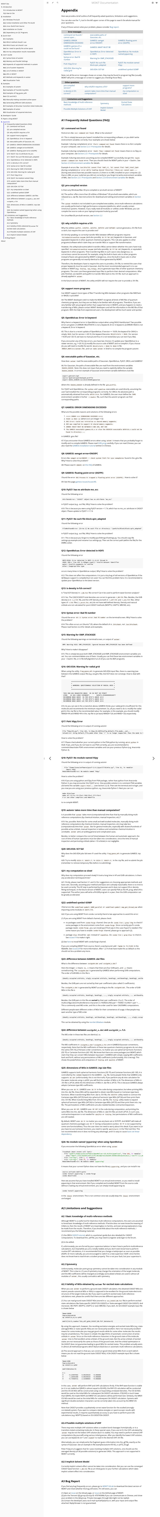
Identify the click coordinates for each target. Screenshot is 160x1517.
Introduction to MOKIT (13, 10)
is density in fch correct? (70, 92)
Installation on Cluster (12, 29)
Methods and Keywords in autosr (16, 77)
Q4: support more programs (17, 135)
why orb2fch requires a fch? (96, 86)
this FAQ (88, 465)
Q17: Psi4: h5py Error (14, 175)
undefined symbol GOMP (128, 69)
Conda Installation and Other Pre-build (19, 23)
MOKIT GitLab (108, 1486)
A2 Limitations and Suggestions (16, 215)
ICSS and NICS (10, 96)
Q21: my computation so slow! (18, 189)
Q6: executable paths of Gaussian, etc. (21, 142)
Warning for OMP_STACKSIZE (102, 58)
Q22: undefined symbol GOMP (18, 193)
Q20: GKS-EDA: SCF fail (15, 186)
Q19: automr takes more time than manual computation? (22, 182)
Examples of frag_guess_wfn (15, 93)
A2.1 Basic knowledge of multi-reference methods (21, 219)
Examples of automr (12, 87)
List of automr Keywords (13, 68)
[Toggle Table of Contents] (47, 2)
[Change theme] (52, 2)
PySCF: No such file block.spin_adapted (98, 63)
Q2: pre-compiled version (16, 129)
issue (73, 1493)
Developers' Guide (8, 115)
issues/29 (76, 948)
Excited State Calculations (126, 103)
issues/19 (73, 937)
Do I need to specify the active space (18, 48)
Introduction (6, 7)
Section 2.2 (97, 215)
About (3, 241)
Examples (8, 39)
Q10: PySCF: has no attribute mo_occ (20, 154)
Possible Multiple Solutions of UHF (78, 109)
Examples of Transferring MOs (16, 90)
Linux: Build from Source (13, 26)
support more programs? (128, 86)
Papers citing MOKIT (9, 119)
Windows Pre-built (11, 20)
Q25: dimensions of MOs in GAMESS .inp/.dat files (23, 206)
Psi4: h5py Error (70, 64)
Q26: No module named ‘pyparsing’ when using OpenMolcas (24, 211)
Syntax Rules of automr (13, 58)
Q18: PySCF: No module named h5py (20, 178)
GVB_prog (102, 443)
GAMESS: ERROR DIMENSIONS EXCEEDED (73, 41)
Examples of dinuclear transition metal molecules (22, 106)
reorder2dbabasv (96, 1022)
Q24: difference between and (23, 200)
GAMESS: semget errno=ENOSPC (97, 41)
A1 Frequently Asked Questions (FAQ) (18, 124)
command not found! (72, 35)
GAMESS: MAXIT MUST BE (100, 47)
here (69, 942)
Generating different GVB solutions (17, 103)
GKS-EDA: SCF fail (97, 69)
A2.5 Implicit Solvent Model (17, 235)
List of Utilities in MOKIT (13, 71)
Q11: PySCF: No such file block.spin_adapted (23, 157)
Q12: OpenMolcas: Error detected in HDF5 (22, 160)
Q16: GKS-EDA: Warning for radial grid (21, 172)
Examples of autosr (11, 109)
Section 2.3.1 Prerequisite (91, 146)
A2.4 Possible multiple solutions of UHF (21, 232)
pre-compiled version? (69, 86)
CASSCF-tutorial (78, 1235)
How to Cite (9, 13)
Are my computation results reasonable (19, 52)
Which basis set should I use (15, 45)
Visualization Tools (11, 80)
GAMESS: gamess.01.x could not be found (72, 47)
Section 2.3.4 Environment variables (76, 163)
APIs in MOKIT (10, 74)
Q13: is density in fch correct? (18, 163)
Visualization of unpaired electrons (17, 112)
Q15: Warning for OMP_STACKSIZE (19, 169)
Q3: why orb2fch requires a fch (18, 132)
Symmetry (104, 103)
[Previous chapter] (50, 758)
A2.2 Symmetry (12, 223)
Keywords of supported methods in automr (20, 64)
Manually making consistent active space (19, 100)
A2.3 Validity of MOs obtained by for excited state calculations (22, 227)
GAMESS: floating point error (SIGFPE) (127, 41)
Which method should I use (14, 42)
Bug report (114, 27)
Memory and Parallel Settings (15, 61)
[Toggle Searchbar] (57, 2)
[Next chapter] (153, 758)
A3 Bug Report (10, 238)
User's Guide (6, 55)
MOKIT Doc (5, 4)
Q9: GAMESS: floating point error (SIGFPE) (22, 151)
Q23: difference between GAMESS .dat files (22, 196)
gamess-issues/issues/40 (86, 482)
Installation (6, 17)
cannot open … (70, 37)
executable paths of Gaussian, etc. (98, 36)
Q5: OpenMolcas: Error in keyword (19, 139)
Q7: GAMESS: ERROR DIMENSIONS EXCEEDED (23, 145)
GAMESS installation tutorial (84, 446)
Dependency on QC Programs (15, 33)
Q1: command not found (16, 126)
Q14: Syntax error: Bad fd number (19, 166)
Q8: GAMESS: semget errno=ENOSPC (20, 148)
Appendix (5, 122)
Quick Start (6, 36)
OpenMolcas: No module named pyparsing (128, 52)
